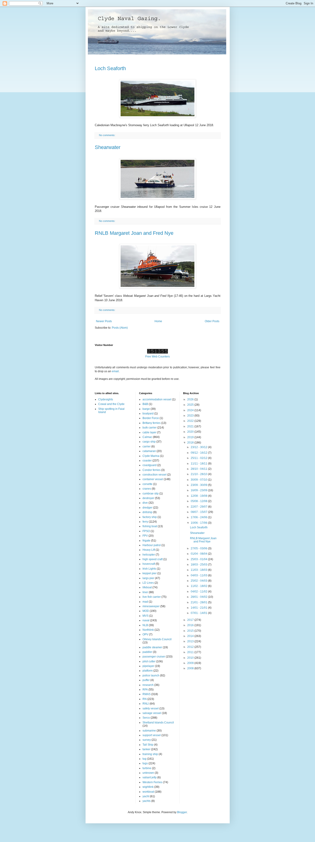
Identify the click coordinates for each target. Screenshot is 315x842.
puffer (146, 680)
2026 (190, 399)
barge (146, 409)
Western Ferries (152, 782)
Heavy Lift (149, 549)
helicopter (149, 554)
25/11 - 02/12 (199, 458)
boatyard (148, 413)
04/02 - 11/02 (199, 591)
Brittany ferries (151, 423)
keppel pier (150, 573)
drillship (147, 512)
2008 (190, 668)
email (115, 371)
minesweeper (151, 606)
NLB (145, 625)
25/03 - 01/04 (199, 559)
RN (145, 699)
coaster (147, 460)
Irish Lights (149, 568)
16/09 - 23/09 (199, 490)
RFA (145, 689)
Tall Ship (148, 744)
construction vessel (154, 474)
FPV (145, 535)
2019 (190, 437)
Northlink (148, 629)
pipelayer (148, 666)
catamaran (149, 451)
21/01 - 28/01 (199, 602)
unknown (148, 772)
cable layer (149, 432)
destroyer (148, 498)
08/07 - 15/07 (199, 512)
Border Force (151, 418)
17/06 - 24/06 (199, 517)
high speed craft (153, 559)
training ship (150, 754)
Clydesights (105, 399)
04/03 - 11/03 (199, 575)
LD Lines (148, 582)
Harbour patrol (152, 545)
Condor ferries (151, 470)
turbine (147, 768)
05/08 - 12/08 (199, 501)
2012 (190, 647)
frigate (146, 540)
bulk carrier (150, 427)
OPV (145, 634)
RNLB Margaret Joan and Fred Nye (134, 233)
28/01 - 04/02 (199, 596)
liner (145, 592)
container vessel (153, 479)
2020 (190, 431)
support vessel (152, 735)
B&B (145, 404)
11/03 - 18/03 (199, 569)
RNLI (146, 703)
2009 (190, 663)
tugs (145, 763)
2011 (190, 652)
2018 (190, 442)
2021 (190, 426)
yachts (147, 801)
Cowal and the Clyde (111, 404)
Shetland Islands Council (158, 722)
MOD (146, 611)
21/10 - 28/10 (199, 474)
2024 (190, 410)
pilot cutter (149, 661)
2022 (190, 420)
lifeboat (147, 587)
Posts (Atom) (120, 327)
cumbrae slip (151, 493)
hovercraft (149, 563)
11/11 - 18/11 (199, 463)
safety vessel (151, 708)
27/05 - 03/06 (199, 548)
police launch (151, 675)
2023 (190, 415)
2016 (190, 625)
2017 (190, 620)
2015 (190, 630)
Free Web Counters (157, 356)
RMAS (147, 694)
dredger (147, 507)
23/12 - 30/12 (199, 447)
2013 (190, 641)
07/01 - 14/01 (199, 613)
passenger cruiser (154, 656)
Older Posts (212, 321)
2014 (190, 636)
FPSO (146, 531)
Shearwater (107, 147)
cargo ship (149, 441)
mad (145, 601)
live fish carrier (152, 596)
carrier (147, 446)
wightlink (148, 786)
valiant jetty (150, 777)
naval (146, 620)
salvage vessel (152, 713)
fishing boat (150, 526)
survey (147, 739)
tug (144, 758)
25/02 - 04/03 (199, 580)
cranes (147, 488)
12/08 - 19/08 (199, 495)
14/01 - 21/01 (199, 607)
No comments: (107, 135)
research (148, 685)
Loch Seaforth (110, 68)
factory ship (150, 517)
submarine (149, 730)
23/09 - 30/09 (199, 485)
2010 (190, 657)
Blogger (182, 812)
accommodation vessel (157, 399)
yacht (146, 796)
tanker (146, 749)
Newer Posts (104, 321)
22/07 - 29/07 (199, 506)
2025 (190, 404)
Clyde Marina (151, 456)
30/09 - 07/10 (199, 479)
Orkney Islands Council (157, 639)
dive (145, 502)
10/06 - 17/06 (199, 522)
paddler (147, 652)
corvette (147, 484)
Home (158, 321)
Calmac (147, 437)
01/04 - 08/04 (199, 553)
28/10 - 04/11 (199, 468)
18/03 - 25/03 (199, 564)
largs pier (148, 578)
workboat (148, 791)
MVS (146, 615)
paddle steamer (152, 647)
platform (148, 670)
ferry (145, 521)
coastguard (150, 465)
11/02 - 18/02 (199, 586)
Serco (146, 717)
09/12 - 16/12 (199, 452)
